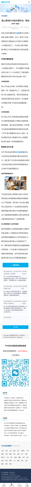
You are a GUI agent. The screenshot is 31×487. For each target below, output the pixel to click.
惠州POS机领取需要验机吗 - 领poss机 (14, 410)
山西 (18, 454)
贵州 (22, 460)
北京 (2, 450)
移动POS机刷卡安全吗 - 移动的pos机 (14, 337)
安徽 (15, 457)
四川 (18, 450)
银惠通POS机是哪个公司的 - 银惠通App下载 (15, 403)
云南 (26, 460)
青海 (10, 464)
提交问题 (15, 327)
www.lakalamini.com (9, 278)
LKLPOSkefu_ (23, 351)
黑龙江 (3, 457)
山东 (27, 457)
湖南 (10, 460)
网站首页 (4, 486)
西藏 (2, 454)
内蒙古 (23, 450)
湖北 (6, 460)
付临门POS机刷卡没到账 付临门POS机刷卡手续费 (17, 430)
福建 (19, 457)
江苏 (7, 457)
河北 (14, 454)
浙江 (11, 457)
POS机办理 (19, 486)
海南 (18, 460)
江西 (23, 457)
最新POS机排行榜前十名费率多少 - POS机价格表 (17, 408)
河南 (2, 460)
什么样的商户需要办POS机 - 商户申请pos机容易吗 (17, 428)
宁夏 (6, 454)
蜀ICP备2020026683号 (23, 479)
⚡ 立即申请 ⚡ (15, 265)
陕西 (2, 464)
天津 (6, 450)
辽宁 (22, 454)
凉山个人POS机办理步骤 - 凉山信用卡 (14, 433)
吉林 (26, 454)
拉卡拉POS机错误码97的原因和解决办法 (14, 423)
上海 (10, 450)
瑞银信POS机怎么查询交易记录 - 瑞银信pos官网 (16, 400)
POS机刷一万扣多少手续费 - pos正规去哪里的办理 (17, 425)
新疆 (10, 454)
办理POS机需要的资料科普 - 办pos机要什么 (15, 335)
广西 (27, 450)
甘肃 (6, 464)
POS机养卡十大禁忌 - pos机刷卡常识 (13, 398)
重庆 (14, 450)
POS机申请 (20, 152)
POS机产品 (11, 486)
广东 (14, 460)
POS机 (17, 33)
